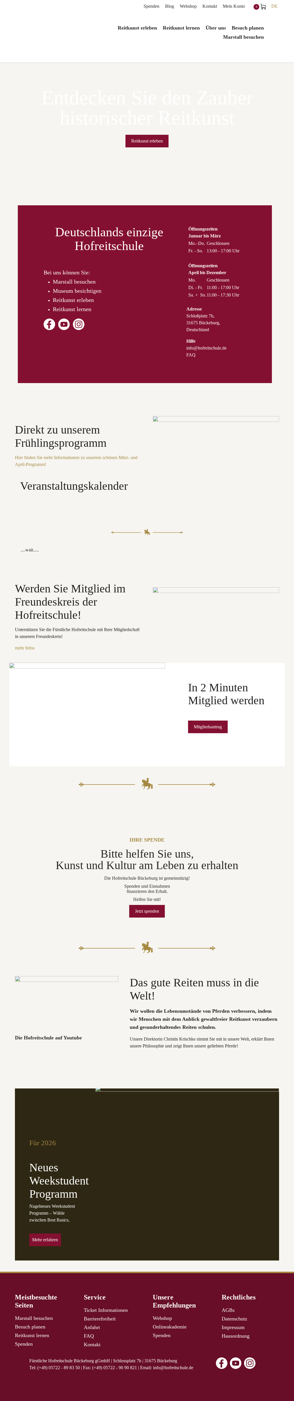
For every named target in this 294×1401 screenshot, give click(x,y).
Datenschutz (234, 1319)
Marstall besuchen (74, 281)
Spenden (151, 6)
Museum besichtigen (77, 291)
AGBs (228, 1310)
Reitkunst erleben (147, 140)
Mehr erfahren (45, 1239)
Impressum (233, 1327)
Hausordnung (235, 1336)
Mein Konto (234, 6)
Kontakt (209, 6)
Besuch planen (30, 1327)
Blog (169, 6)
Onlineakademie (170, 1327)
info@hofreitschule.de (206, 348)
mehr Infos (24, 647)
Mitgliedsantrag (208, 726)
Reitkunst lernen (72, 309)
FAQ (191, 354)
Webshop (188, 6)
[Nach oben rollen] (281, 1388)
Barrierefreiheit (100, 1319)
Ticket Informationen (106, 1310)
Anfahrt (92, 1327)
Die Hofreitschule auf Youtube (48, 1038)
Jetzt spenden (147, 911)
